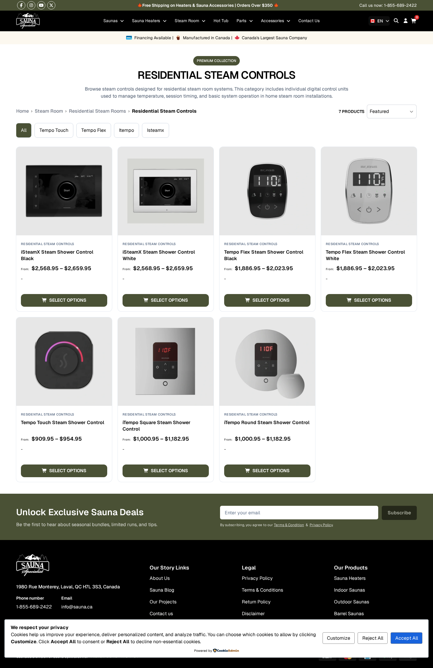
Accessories (273, 20)
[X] (51, 5)
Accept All (406, 638)
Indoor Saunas (349, 590)
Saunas (111, 20)
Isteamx (155, 130)
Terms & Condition (289, 525)
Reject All (372, 638)
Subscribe (399, 513)
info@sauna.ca (76, 607)
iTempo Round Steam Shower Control (267, 422)
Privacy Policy (321, 525)
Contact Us (309, 20)
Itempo (126, 130)
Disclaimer (253, 613)
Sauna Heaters (146, 20)
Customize (338, 638)
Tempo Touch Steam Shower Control (62, 422)
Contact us (161, 613)
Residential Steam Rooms (97, 111)
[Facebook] (21, 5)
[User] (406, 21)
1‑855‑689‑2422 (34, 607)
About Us (160, 578)
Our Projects (163, 602)
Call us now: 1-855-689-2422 (388, 5)
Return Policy (256, 602)
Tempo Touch (53, 130)
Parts (242, 20)
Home (22, 111)
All (24, 130)
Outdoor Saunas (351, 602)
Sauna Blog (162, 590)
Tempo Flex (93, 130)
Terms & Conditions (262, 590)
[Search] (396, 21)
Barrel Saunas (349, 613)
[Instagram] (31, 5)
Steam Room (187, 20)
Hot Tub (221, 20)
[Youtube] (41, 5)
